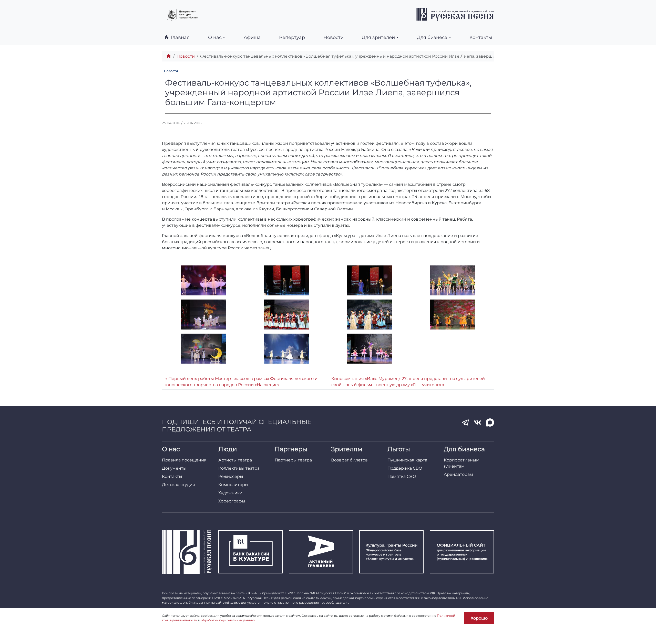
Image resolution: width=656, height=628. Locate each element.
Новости (333, 37)
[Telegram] (465, 422)
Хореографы (231, 501)
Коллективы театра (239, 468)
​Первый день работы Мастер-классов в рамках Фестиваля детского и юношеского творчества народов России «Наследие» (241, 381)
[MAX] (490, 422)
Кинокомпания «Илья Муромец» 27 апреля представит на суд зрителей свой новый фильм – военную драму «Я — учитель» (408, 381)
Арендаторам (458, 474)
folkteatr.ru (253, 593)
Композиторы (233, 484)
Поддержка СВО (404, 468)
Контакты (480, 37)
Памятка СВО (401, 476)
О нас (215, 37)
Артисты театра (235, 460)
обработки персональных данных (228, 620)
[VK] (478, 422)
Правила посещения (184, 460)
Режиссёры (230, 476)
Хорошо (479, 618)
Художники (230, 492)
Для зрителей (378, 37)
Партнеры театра (293, 460)
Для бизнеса (432, 37)
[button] (203, 280)
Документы (174, 468)
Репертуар (292, 37)
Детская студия (178, 484)
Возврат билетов (349, 460)
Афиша (252, 37)
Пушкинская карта (407, 460)
